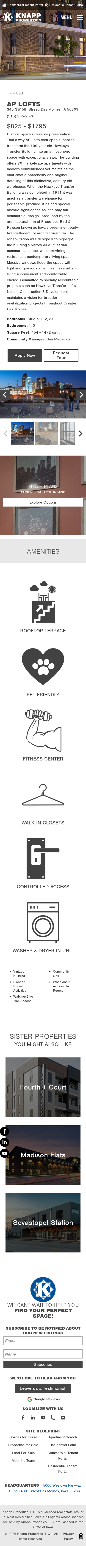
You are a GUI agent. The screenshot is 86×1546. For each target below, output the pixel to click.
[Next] (81, 395)
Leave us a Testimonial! (43, 1388)
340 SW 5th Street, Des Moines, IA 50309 (42, 109)
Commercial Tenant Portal (62, 1456)
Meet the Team (23, 1460)
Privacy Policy (68, 1536)
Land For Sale (23, 1453)
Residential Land (63, 1445)
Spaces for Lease (23, 1437)
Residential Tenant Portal (62, 1469)
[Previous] (5, 395)
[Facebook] (4, 1131)
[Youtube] (4, 1153)
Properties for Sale (23, 1445)
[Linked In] (4, 1142)
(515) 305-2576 (20, 116)
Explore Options (43, 502)
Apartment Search (63, 1437)
